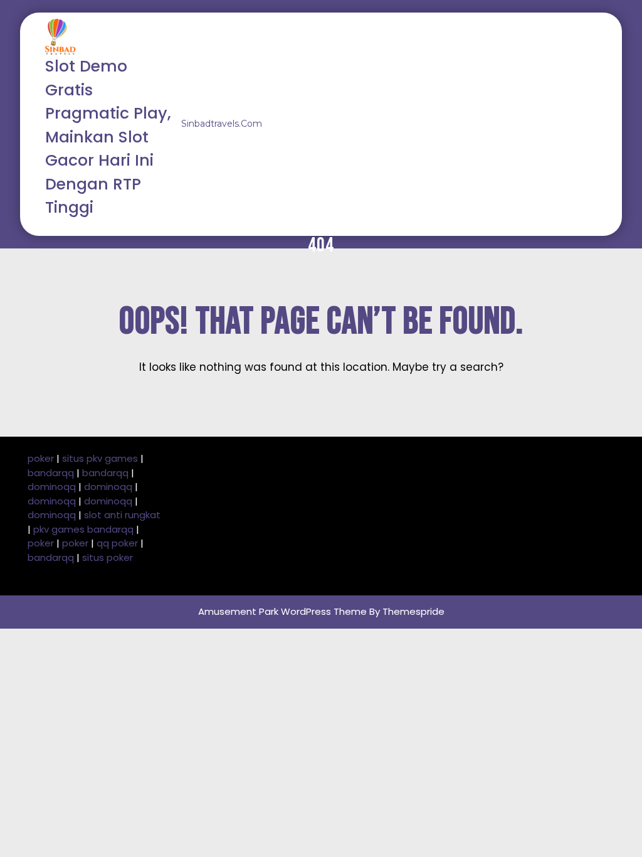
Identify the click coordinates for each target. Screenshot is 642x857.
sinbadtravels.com (221, 123)
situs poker (107, 557)
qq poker (117, 543)
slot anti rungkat (122, 514)
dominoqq (52, 486)
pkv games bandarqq (83, 529)
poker (41, 458)
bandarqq (51, 472)
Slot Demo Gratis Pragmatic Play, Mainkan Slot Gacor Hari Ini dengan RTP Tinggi (108, 136)
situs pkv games (100, 458)
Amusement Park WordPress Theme (282, 611)
